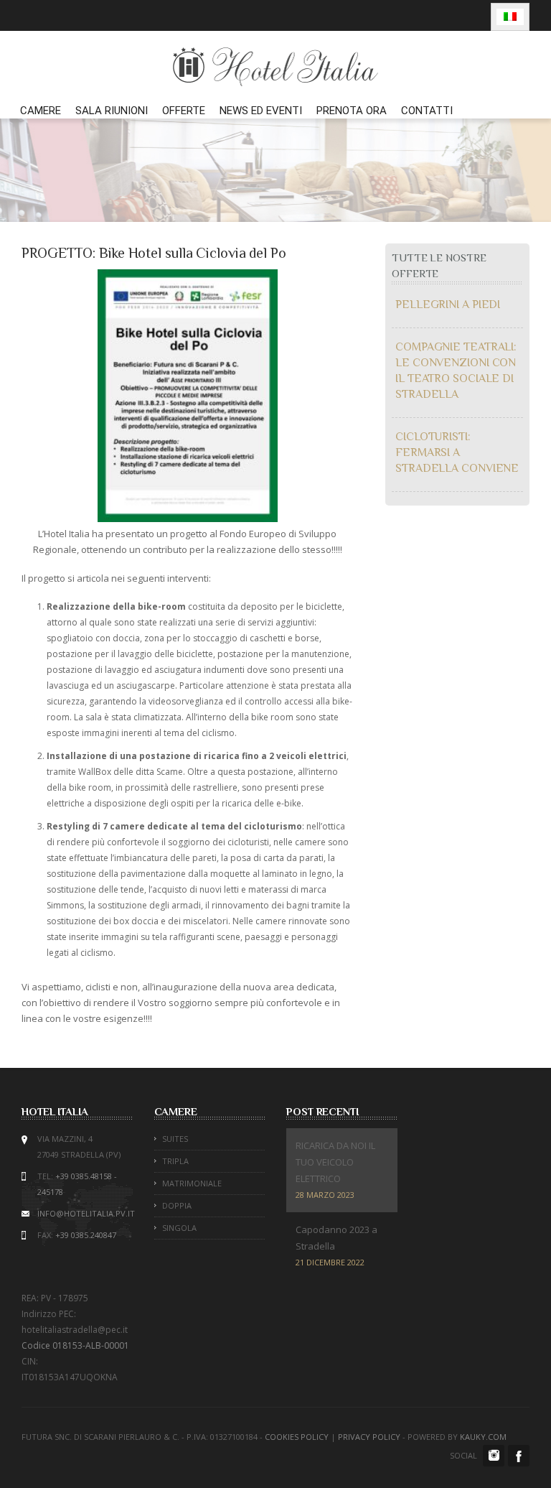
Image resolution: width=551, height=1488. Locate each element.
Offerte (183, 110)
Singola (179, 1227)
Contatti (427, 110)
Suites (175, 1138)
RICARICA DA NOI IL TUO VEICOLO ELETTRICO (335, 1162)
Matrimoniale (192, 1183)
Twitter (493, 1455)
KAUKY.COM (483, 1436)
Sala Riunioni (111, 110)
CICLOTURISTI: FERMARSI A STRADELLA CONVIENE (457, 452)
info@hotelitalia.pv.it (86, 1213)
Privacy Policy (369, 1436)
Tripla (175, 1160)
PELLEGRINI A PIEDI (447, 304)
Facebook (518, 1455)
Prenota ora (351, 110)
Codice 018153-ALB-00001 (75, 1345)
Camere (40, 110)
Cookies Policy (297, 1436)
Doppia (177, 1205)
